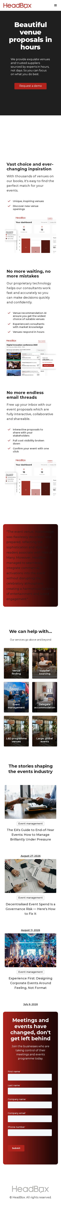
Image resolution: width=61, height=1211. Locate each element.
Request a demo (30, 85)
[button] (55, 5)
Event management (30, 823)
